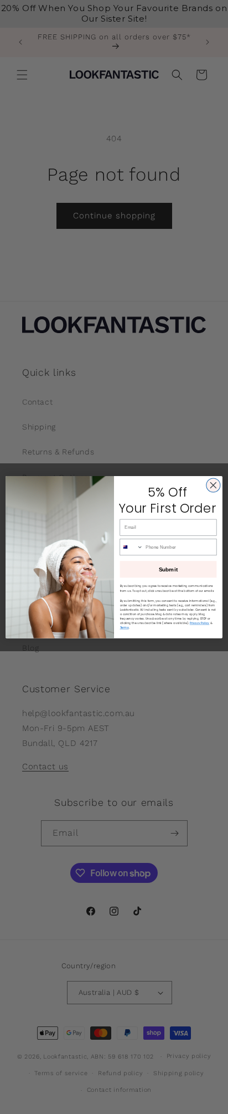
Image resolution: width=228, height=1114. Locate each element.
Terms (124, 627)
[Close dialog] (213, 485)
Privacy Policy (200, 623)
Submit (168, 569)
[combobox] (131, 547)
